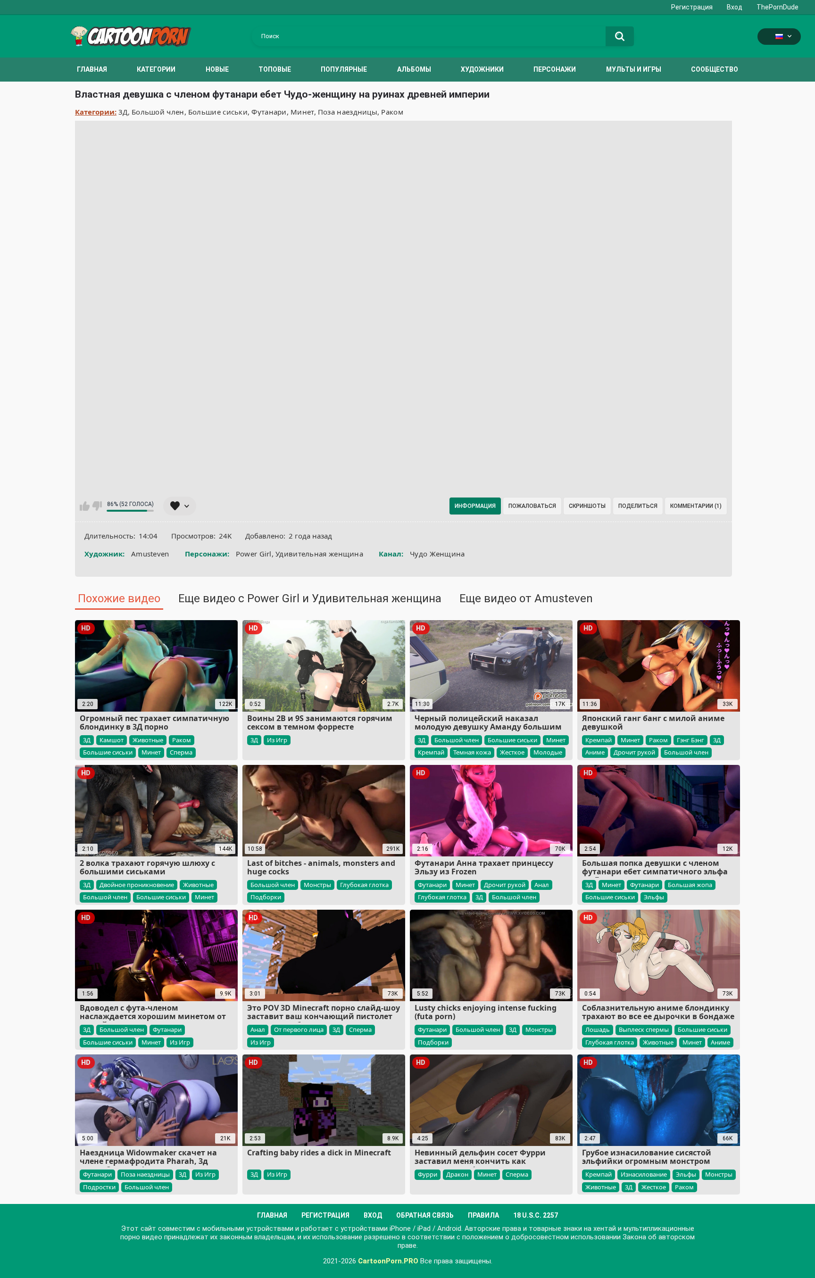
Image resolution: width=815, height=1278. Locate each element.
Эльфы (654, 897)
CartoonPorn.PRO (388, 1261)
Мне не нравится (97, 506)
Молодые (547, 752)
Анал (541, 884)
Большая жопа (690, 884)
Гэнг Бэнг (690, 740)
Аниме (595, 752)
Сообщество (714, 69)
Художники (482, 69)
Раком (392, 112)
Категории (156, 69)
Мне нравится (85, 506)
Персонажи (554, 69)
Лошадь (597, 1029)
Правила (483, 1215)
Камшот (112, 740)
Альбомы (414, 69)
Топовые (274, 69)
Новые (217, 69)
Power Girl (254, 553)
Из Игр (277, 740)
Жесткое (512, 752)
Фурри (427, 1174)
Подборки (265, 897)
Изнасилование (644, 1174)
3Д (123, 112)
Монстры (317, 884)
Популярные (344, 69)
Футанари (268, 112)
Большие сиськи (218, 112)
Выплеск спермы (644, 1029)
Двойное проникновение (137, 884)
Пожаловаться (532, 506)
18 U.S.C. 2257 (535, 1215)
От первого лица (299, 1029)
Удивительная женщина (319, 553)
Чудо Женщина (437, 553)
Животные (148, 740)
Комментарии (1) (696, 506)
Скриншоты (587, 506)
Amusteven (150, 553)
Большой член (158, 112)
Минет (302, 112)
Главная (92, 69)
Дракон (457, 1174)
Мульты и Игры (633, 69)
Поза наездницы (347, 112)
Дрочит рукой (634, 752)
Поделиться (637, 506)
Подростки (99, 1187)
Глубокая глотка (364, 884)
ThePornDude (777, 7)
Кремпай (431, 752)
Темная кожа (472, 752)
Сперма (181, 752)
